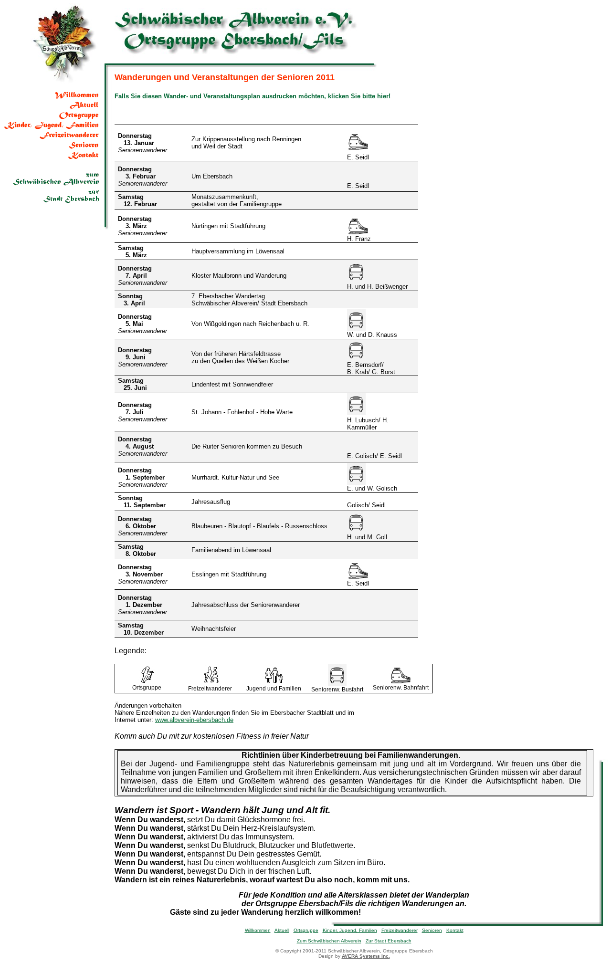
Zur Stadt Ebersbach (388, 940)
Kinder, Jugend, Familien (350, 930)
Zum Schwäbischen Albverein (329, 940)
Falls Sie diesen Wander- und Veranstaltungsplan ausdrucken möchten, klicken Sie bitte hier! (252, 96)
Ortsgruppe (306, 930)
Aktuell (281, 930)
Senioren (432, 930)
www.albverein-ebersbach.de (194, 719)
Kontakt (455, 930)
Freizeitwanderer (399, 930)
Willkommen (258, 930)
